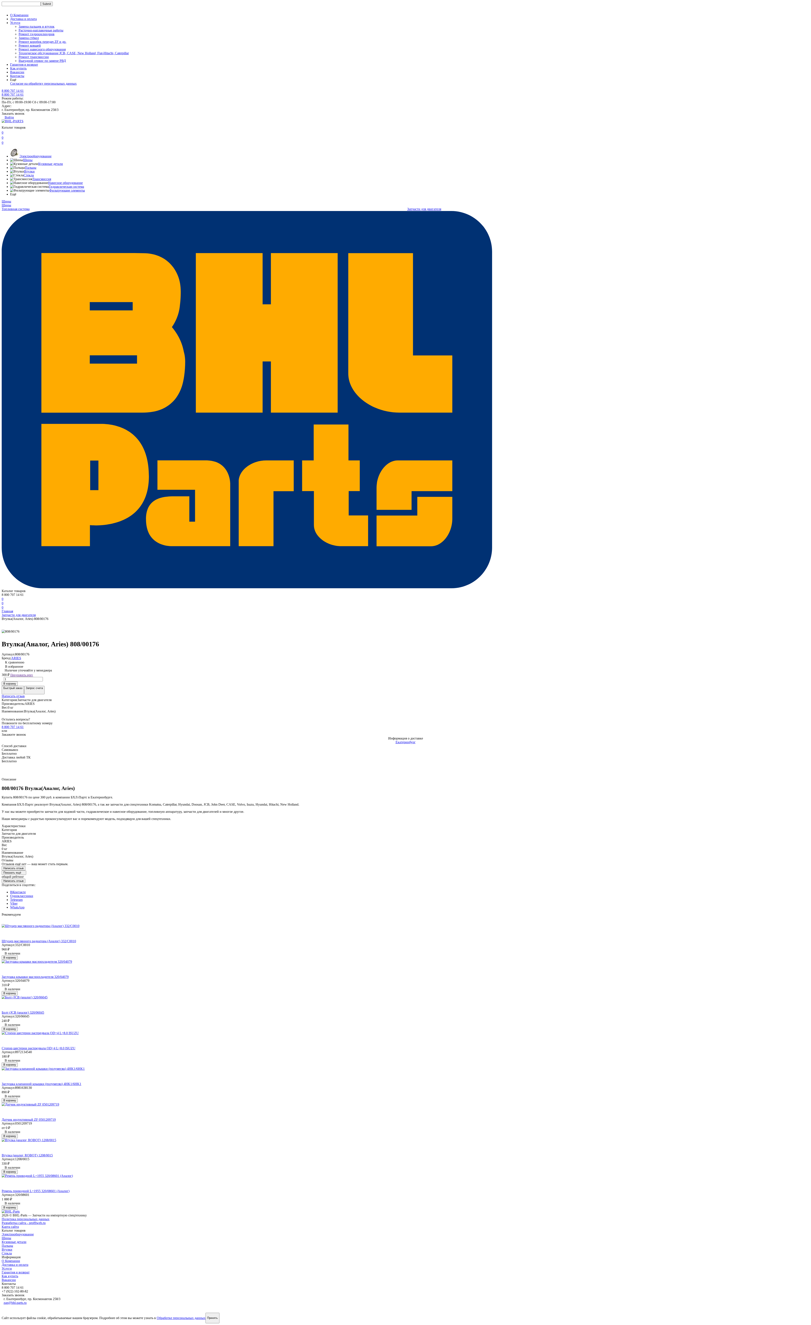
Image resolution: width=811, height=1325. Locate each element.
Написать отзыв (13, 696)
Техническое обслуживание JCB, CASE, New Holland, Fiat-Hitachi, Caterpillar (74, 53)
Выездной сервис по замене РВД (42, 61)
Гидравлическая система (66, 186)
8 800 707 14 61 (13, 94)
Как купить (18, 68)
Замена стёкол (29, 38)
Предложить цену (21, 675)
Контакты (17, 76)
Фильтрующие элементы (67, 190)
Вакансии (17, 72)
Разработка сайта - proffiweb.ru (24, 1223)
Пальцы (30, 167)
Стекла (29, 175)
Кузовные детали (50, 164)
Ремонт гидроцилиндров (36, 34)
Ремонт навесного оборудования (42, 49)
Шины (28, 160)
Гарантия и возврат (24, 64)
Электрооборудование (35, 156)
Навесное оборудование (65, 183)
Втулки (29, 171)
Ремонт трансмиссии (34, 57)
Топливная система (16, 209)
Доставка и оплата (23, 19)
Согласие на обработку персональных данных (43, 83)
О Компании (19, 15)
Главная (7, 611)
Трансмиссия (41, 179)
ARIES (16, 658)
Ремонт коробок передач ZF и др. (42, 42)
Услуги (7, 1268)
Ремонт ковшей (30, 45)
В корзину (9, 683)
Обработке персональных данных (181, 1318)
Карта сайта (10, 1226)
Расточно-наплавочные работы (41, 30)
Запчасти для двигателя (424, 209)
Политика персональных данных (25, 1219)
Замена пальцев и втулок (36, 26)
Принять (212, 1318)
